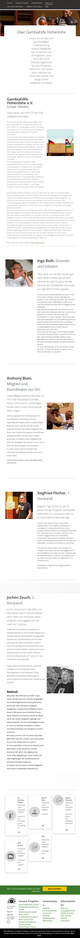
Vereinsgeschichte (37, 242)
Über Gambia (66, 915)
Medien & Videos (67, 913)
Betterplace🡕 (48, 920)
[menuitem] (10, 3)
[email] (19, 832)
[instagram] (12, 918)
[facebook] (8, 918)
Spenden (46, 908)
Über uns (64, 908)
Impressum (65, 920)
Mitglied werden (49, 918)
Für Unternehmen (50, 910)
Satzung (64, 918)
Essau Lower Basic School (29, 904)
